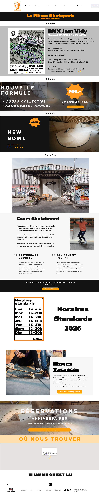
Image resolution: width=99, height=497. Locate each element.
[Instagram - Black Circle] (68, 490)
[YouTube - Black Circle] (70, 490)
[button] (92, 248)
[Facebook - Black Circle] (65, 490)
